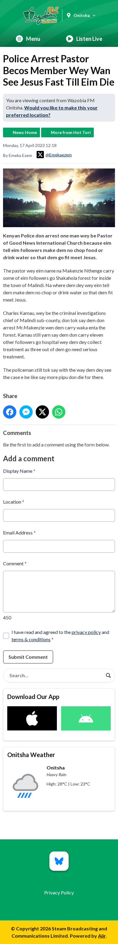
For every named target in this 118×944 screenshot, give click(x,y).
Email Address (19, 532)
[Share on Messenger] (26, 412)
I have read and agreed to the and (60, 635)
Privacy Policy (59, 892)
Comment (15, 563)
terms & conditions (31, 639)
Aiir (102, 936)
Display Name (19, 471)
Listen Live (89, 38)
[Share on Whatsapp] (58, 412)
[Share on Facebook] (9, 412)
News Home (25, 132)
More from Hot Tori (71, 132)
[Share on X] (42, 412)
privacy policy (86, 632)
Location (13, 502)
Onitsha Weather (31, 754)
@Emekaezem (59, 154)
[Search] (108, 675)
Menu (33, 38)
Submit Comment (28, 657)
